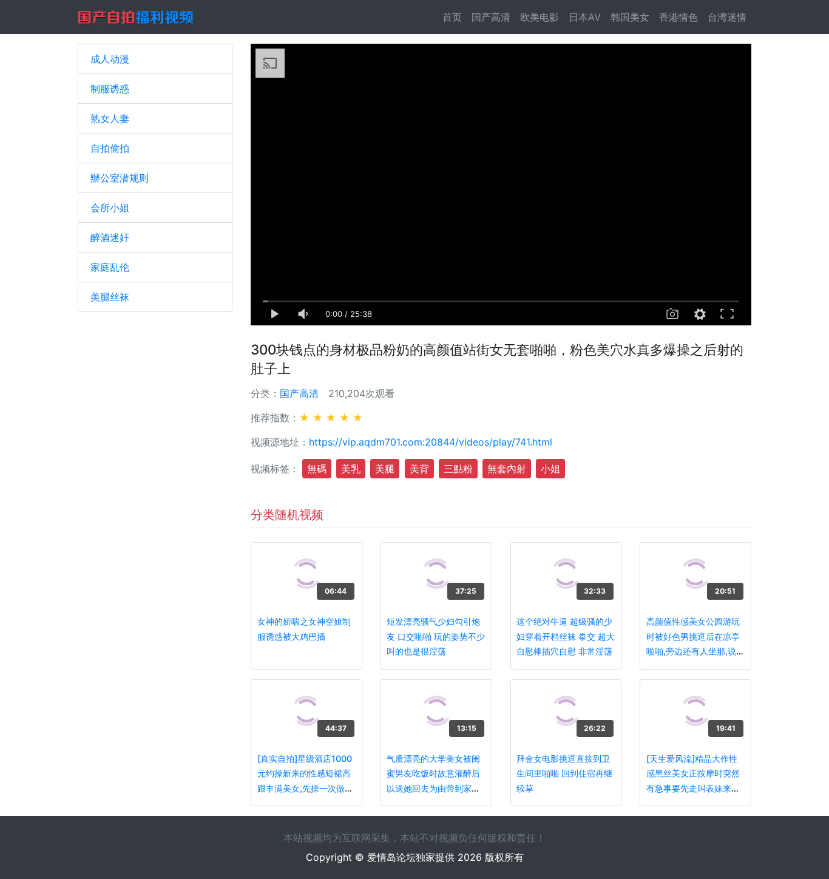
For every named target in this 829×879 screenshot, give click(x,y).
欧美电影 (539, 17)
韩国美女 (630, 17)
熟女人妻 (109, 118)
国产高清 (491, 17)
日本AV (585, 17)
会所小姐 (109, 208)
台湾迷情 (727, 17)
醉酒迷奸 (109, 237)
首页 (454, 17)
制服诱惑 (109, 89)
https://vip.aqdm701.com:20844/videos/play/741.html (430, 442)
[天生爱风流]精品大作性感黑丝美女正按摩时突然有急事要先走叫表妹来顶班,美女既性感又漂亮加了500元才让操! (694, 788)
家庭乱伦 (109, 267)
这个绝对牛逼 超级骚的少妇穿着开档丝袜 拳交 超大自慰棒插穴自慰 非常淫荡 (565, 636)
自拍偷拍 (109, 148)
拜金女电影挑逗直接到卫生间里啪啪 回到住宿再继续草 (564, 773)
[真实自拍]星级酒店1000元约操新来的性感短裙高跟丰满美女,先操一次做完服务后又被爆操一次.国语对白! (305, 788)
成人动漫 (109, 59)
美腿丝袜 (109, 297)
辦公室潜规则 (119, 178)
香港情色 (678, 17)
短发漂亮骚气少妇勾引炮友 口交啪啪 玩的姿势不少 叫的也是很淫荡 (436, 636)
